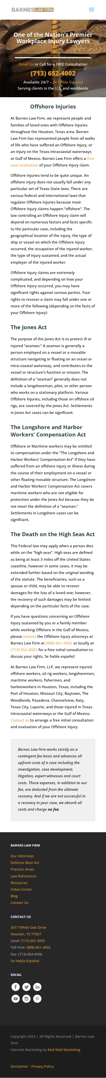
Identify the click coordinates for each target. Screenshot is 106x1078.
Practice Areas (22, 869)
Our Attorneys (22, 856)
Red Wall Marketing (64, 1049)
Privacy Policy (42, 1066)
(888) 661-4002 (59, 643)
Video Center (21, 889)
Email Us (26, 64)
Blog (14, 896)
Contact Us (19, 902)
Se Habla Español (25, 960)
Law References (23, 876)
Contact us (20, 720)
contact (29, 636)
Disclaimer (19, 1066)
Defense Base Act (25, 862)
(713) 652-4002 (53, 73)
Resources (19, 882)
